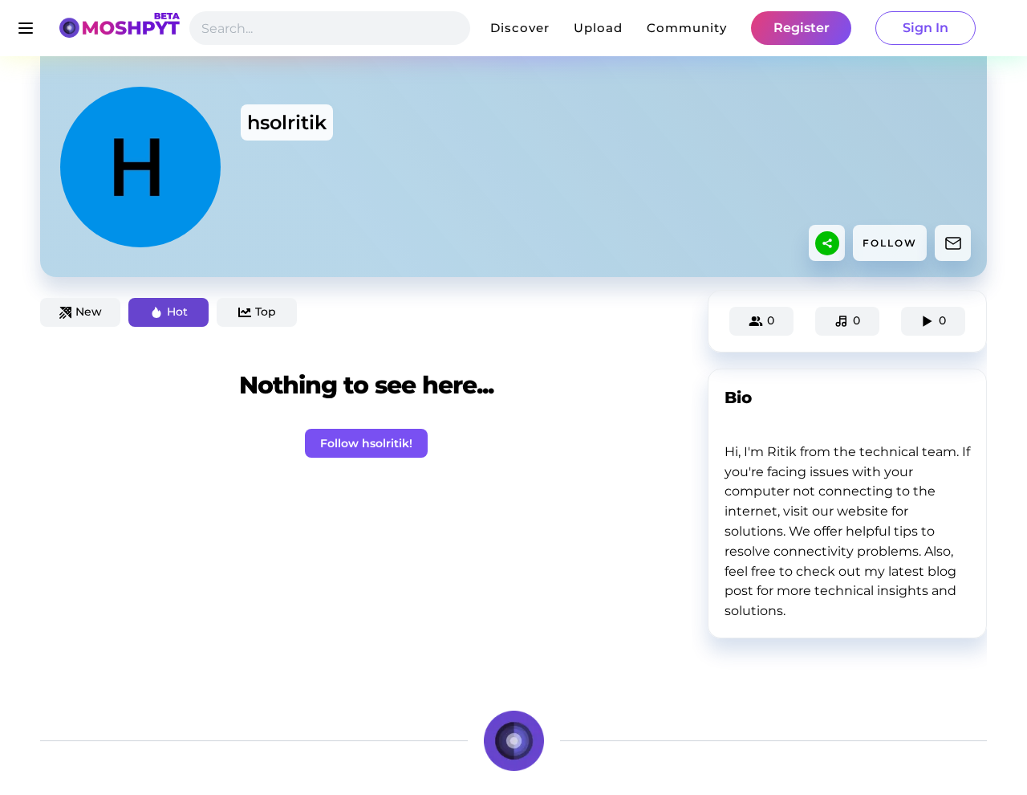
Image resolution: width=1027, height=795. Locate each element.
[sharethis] (827, 243)
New (88, 311)
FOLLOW (890, 243)
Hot (177, 311)
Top (265, 311)
